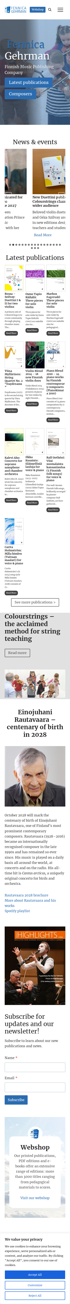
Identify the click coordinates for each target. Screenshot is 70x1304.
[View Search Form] (50, 9)
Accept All (35, 1274)
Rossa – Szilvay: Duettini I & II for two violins (13, 300)
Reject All (35, 1295)
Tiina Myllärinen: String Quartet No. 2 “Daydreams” (14, 379)
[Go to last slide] (8, 197)
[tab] (10, 245)
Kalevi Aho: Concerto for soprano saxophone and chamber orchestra (14, 466)
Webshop (38, 9)
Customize (35, 1285)
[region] (35, 1268)
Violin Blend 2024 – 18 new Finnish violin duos (34, 375)
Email (11, 1078)
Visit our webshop (35, 1198)
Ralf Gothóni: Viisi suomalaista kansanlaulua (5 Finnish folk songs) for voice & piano (55, 469)
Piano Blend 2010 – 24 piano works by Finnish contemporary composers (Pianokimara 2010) (55, 382)
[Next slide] (61, 197)
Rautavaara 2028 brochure (26, 895)
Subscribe (16, 1100)
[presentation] (14, 278)
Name (11, 1058)
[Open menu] (61, 9)
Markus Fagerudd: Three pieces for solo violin (55, 300)
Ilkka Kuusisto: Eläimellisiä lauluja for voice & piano (34, 464)
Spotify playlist (17, 911)
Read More (38, 236)
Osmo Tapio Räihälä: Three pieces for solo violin (34, 300)
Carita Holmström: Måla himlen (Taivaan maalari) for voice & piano (14, 555)
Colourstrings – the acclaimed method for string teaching (32, 628)
